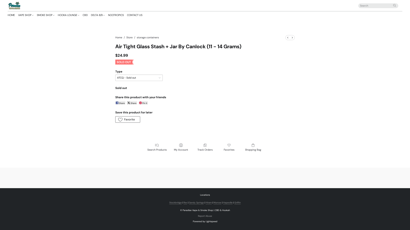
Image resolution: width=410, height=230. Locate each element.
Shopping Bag (253, 149)
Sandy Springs (196, 202)
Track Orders (205, 149)
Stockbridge (175, 202)
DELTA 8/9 (97, 15)
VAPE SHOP (25, 15)
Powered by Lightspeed (205, 221)
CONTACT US (134, 15)
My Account (181, 149)
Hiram (209, 202)
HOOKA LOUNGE (68, 15)
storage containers (148, 37)
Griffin (237, 202)
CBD (85, 15)
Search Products (157, 149)
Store (129, 37)
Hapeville (228, 202)
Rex (185, 202)
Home (118, 37)
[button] (14, 6)
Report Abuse (205, 216)
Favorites (229, 149)
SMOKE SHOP (45, 15)
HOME (11, 15)
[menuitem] (288, 37)
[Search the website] (394, 5)
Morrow (217, 202)
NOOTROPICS (116, 15)
